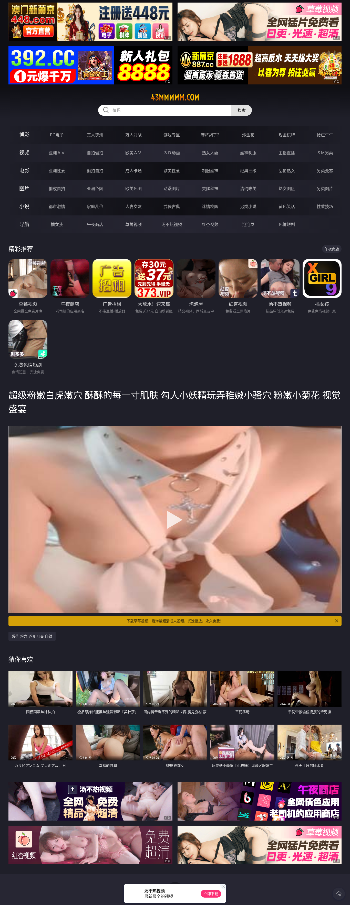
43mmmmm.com (175, 97)
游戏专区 (171, 135)
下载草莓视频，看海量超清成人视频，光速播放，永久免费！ (175, 620)
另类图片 (325, 188)
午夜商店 (95, 224)
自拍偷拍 (95, 153)
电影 (24, 170)
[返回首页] (339, 894)
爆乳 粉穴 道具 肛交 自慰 (32, 636)
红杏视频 (210, 224)
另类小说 (248, 206)
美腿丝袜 (210, 188)
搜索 (242, 110)
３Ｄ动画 (171, 153)
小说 (24, 206)
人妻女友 (133, 206)
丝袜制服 (248, 153)
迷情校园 (210, 206)
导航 (24, 224)
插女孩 (57, 224)
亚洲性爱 (57, 170)
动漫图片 (171, 188)
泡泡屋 (248, 224)
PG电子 (57, 135)
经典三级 (248, 170)
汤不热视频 (171, 224)
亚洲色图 (95, 188)
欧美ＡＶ (133, 153)
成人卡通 (133, 170)
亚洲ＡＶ (57, 153)
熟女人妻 (210, 153)
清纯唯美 (248, 188)
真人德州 (95, 135)
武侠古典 (171, 206)
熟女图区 (287, 188)
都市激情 (57, 206)
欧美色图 (133, 188)
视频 (24, 152)
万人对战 (133, 135)
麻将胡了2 (210, 135)
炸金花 (248, 135)
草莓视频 (133, 224)
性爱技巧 (325, 206)
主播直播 (287, 153)
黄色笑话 (287, 206)
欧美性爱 (171, 170)
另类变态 (325, 170)
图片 (24, 188)
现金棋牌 (287, 135)
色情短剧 (287, 224)
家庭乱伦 (95, 206)
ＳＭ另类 (325, 153)
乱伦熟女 (287, 170)
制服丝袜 (210, 170)
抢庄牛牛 (325, 135)
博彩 (24, 134)
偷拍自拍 (95, 170)
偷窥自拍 (57, 188)
